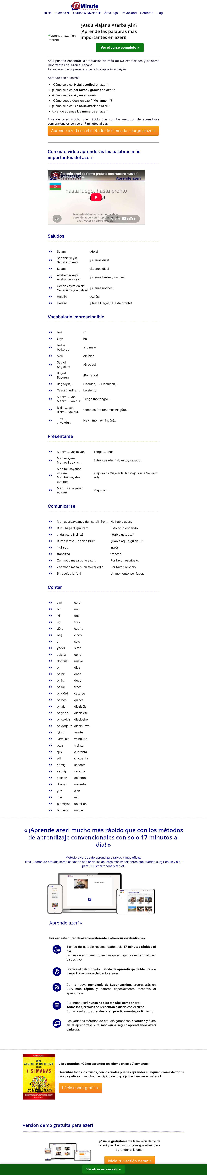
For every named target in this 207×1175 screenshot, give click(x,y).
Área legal (111, 13)
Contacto (146, 13)
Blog (160, 13)
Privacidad (129, 13)
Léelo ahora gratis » (80, 1087)
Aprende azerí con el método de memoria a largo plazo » (103, 130)
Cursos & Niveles (85, 13)
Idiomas (60, 13)
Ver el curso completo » (120, 47)
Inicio (48, 13)
